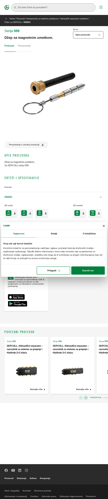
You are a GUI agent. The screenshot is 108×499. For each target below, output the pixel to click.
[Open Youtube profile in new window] (13, 470)
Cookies (34, 496)
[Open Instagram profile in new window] (26, 470)
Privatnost (91, 496)
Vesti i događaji (11, 491)
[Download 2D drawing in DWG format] (13, 213)
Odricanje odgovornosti (71, 496)
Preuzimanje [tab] (24, 46)
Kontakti (27, 491)
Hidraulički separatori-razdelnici (74, 18)
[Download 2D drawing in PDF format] (44, 213)
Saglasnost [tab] (18, 233)
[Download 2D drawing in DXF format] (29, 213)
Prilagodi (51, 270)
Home (12, 18)
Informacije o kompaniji (15, 496)
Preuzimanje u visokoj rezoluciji (24, 144)
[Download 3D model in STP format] (97, 213)
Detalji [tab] (54, 233)
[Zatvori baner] (104, 226)
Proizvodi (21, 18)
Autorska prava (49, 496)
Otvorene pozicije (42, 491)
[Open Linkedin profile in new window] (20, 470)
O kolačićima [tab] (89, 233)
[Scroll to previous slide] (81, 398)
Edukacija (21, 478)
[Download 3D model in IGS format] (82, 213)
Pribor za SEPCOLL (13, 22)
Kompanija (45, 478)
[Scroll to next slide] (86, 398)
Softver (33, 478)
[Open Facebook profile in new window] (6, 470)
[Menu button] (101, 7)
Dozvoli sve (88, 270)
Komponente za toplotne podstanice (42, 18)
